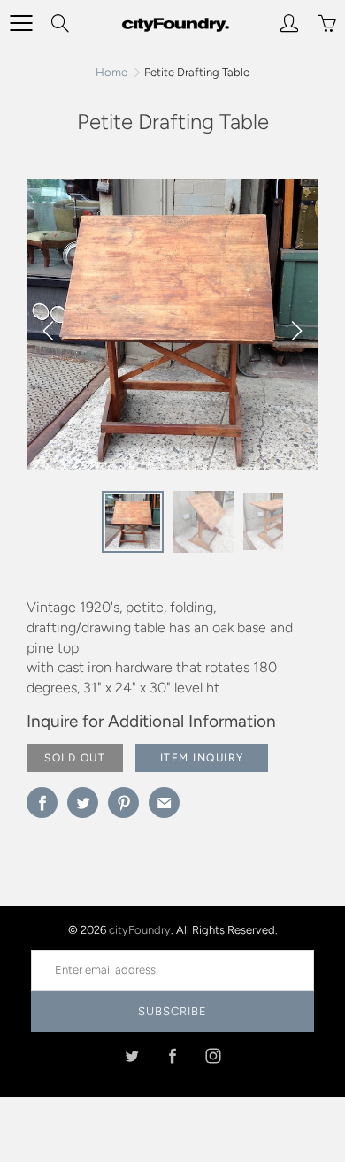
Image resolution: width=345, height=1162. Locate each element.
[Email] (164, 802)
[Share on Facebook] (42, 802)
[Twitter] (132, 1056)
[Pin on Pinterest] (123, 802)
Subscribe (172, 1011)
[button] (296, 331)
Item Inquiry (202, 758)
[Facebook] (172, 1056)
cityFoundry (140, 929)
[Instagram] (213, 1056)
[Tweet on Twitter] (82, 802)
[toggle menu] (20, 23)
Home (111, 72)
